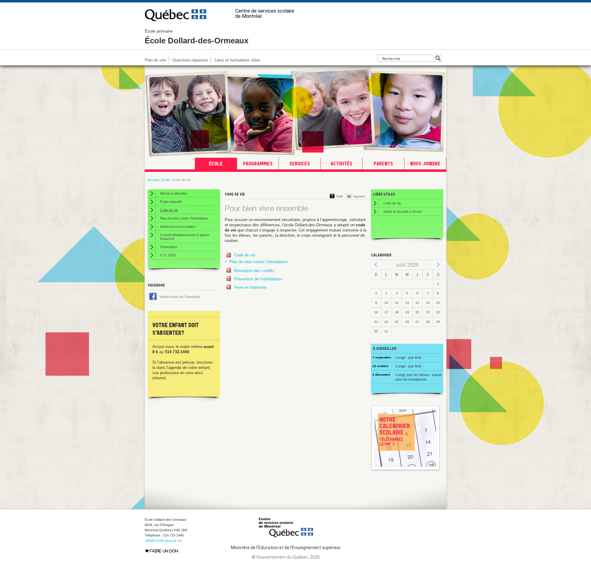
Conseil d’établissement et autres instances (184, 236)
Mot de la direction (173, 193)
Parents (383, 163)
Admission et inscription (177, 226)
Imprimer (359, 196)
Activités (341, 163)
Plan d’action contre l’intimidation (184, 218)
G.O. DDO (168, 255)
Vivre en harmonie (250, 287)
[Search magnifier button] (438, 58)
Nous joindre (425, 163)
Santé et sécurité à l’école (402, 211)
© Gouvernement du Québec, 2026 (286, 557)
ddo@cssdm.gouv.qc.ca (163, 540)
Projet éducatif (170, 202)
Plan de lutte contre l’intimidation (258, 261)
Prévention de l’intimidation (258, 279)
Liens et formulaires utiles (237, 60)
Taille (339, 196)
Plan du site (155, 60)
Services (299, 163)
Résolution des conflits (254, 270)
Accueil (152, 180)
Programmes (258, 163)
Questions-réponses (190, 60)
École (216, 163)
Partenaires (168, 247)
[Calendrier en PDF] (405, 469)
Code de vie (244, 255)
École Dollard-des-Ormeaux (196, 37)
